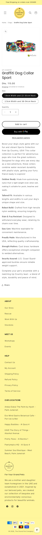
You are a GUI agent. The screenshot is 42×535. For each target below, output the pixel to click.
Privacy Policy (11, 385)
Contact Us (10, 362)
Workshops (10, 341)
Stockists (9, 325)
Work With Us (11, 319)
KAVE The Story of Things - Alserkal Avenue (17, 431)
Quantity (5, 107)
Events (8, 346)
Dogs (10, 22)
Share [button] (7, 285)
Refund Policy (11, 379)
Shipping (5, 87)
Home (4, 22)
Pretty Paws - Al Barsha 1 (16, 439)
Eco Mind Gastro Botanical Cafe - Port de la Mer (20, 417)
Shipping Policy (12, 374)
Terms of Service (12, 391)
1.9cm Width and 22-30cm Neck (20, 95)
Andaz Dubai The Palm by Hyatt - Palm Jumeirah (20, 408)
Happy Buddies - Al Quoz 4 (17, 424)
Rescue (8, 314)
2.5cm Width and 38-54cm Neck (20, 101)
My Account (10, 368)
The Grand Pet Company (24, 531)
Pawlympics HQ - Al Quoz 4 (17, 445)
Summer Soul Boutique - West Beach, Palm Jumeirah (18, 452)
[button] (5, 13)
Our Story (9, 308)
